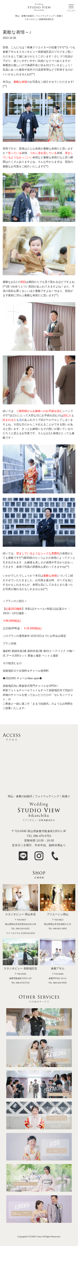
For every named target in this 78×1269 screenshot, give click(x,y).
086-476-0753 (42, 836)
